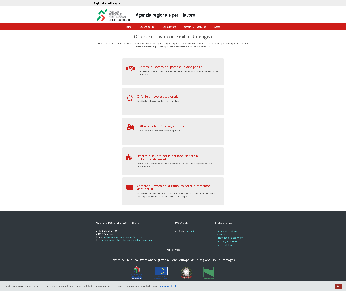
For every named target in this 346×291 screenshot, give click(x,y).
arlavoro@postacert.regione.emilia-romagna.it (127, 240)
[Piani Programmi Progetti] (173, 272)
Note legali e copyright (230, 237)
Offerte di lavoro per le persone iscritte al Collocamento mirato (168, 157)
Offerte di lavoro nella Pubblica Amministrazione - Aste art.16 (175, 187)
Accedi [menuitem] (217, 27)
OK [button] (338, 286)
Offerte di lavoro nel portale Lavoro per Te (170, 66)
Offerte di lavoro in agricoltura (162, 126)
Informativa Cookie (168, 286)
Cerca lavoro (169, 27)
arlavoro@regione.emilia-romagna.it (124, 237)
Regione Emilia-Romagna (107, 3)
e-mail (190, 231)
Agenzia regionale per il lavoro (165, 14)
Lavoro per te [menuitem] (147, 27)
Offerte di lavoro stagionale (158, 96)
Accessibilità (225, 245)
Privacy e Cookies (227, 241)
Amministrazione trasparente (226, 232)
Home (128, 27)
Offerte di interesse (195, 27)
